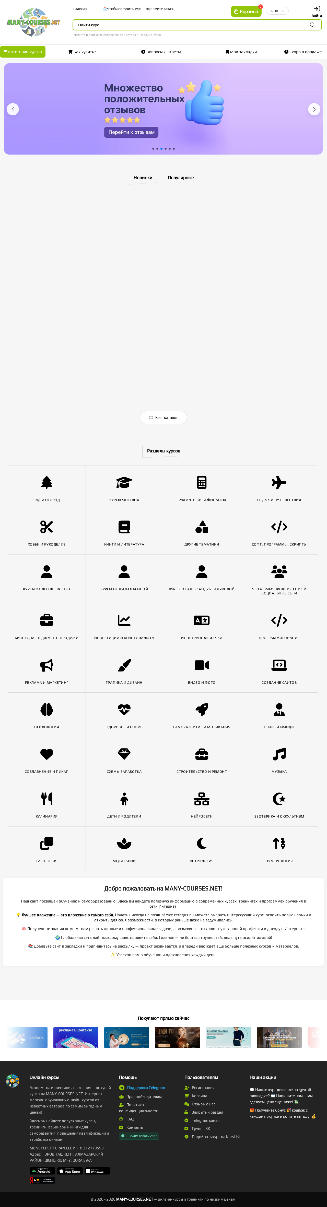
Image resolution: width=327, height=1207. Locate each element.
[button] (13, 109)
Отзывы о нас (203, 1104)
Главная (80, 9)
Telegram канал (205, 1120)
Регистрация (203, 1087)
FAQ (130, 1119)
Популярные (181, 177)
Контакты (135, 1127)
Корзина (199, 1096)
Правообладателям (144, 1096)
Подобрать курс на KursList (215, 1137)
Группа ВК (200, 1128)
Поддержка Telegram (146, 1087)
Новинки (143, 177)
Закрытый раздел (207, 1112)
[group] (163, 109)
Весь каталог (166, 417)
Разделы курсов (163, 450)
